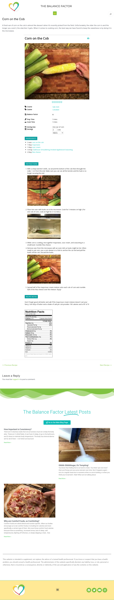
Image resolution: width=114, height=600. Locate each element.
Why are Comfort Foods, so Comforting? (21, 521)
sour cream (36, 147)
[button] (55, 13)
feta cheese (36, 152)
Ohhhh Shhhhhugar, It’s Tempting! (74, 465)
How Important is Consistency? (18, 429)
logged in (16, 379)
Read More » (7, 442)
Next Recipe (106, 365)
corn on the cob (38, 142)
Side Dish (56, 107)
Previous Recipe (9, 365)
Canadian (56, 110)
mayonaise (36, 145)
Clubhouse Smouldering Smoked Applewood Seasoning (53, 150)
